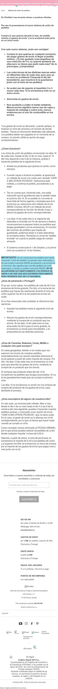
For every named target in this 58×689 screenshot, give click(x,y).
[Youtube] (20, 623)
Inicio (3, 10)
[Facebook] (32, 623)
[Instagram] (26, 623)
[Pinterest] (37, 623)
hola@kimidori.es (31, 607)
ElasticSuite (22, 688)
